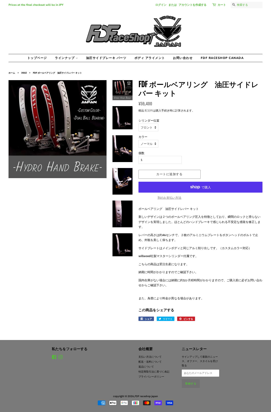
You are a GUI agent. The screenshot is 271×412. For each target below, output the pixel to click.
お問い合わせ (183, 58)
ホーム (12, 72)
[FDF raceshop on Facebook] (54, 358)
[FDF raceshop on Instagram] (60, 358)
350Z (24, 72)
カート (222, 5)
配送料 (149, 110)
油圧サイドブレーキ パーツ (106, 58)
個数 (141, 153)
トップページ (37, 58)
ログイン (160, 5)
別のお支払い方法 (169, 198)
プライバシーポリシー (151, 376)
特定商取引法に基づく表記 (153, 371)
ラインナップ (65, 58)
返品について (146, 366)
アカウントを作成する (193, 5)
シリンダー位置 (148, 120)
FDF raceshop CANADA (222, 58)
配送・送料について (150, 361)
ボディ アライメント (150, 58)
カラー (142, 137)
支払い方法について (150, 356)
